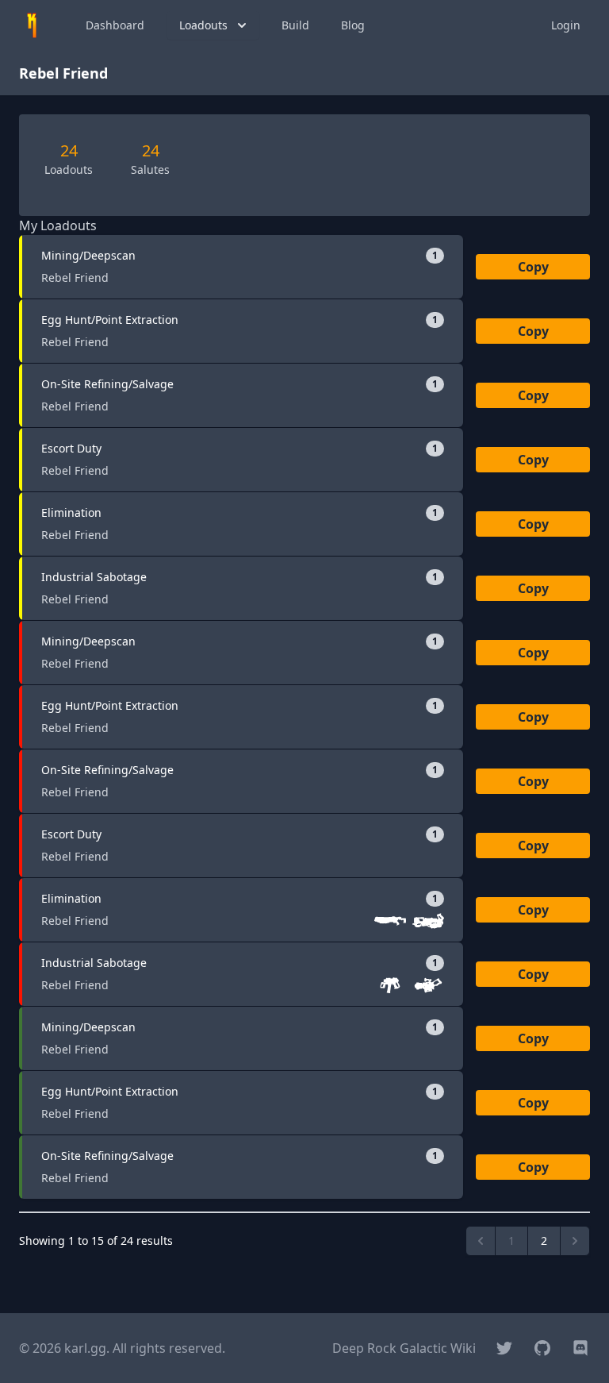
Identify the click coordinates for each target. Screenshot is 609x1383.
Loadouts (203, 25)
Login (565, 25)
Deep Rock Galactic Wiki (404, 1348)
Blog (353, 25)
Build (295, 25)
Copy (533, 266)
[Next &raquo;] (575, 1241)
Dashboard (115, 25)
